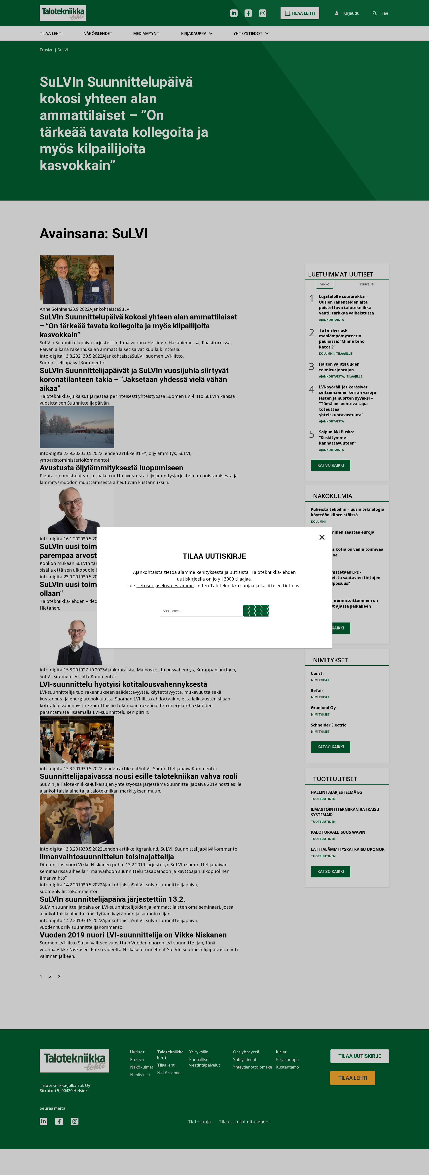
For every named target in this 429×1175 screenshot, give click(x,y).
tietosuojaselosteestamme (165, 585)
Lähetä (256, 611)
